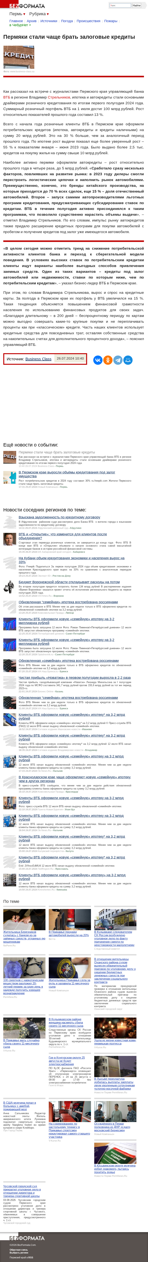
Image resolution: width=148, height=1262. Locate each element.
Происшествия (88, 21)
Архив (32, 21)
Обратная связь (19, 1250)
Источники (48, 21)
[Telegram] (118, 360)
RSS (30, 1257)
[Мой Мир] (128, 360)
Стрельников (59, 97)
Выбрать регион (19, 1252)
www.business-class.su (22, 71)
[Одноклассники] (108, 360)
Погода (67, 21)
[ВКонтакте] (98, 360)
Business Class (38, 359)
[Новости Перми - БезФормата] (23, 5)
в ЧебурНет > (20, 25)
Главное (16, 21)
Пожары (110, 21)
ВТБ (6, 97)
